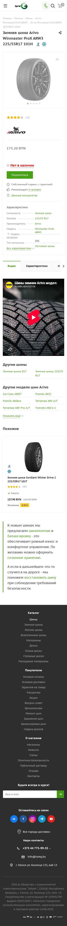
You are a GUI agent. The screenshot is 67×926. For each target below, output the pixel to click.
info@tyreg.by (37, 857)
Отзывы (34, 771)
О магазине (33, 738)
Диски (34, 645)
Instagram (32, 819)
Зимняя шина (43, 213)
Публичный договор (33, 765)
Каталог (33, 613)
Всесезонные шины (33, 635)
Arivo (38, 223)
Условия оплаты (33, 677)
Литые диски (33, 651)
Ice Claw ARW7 (12, 394)
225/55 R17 (42, 218)
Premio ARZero (12, 401)
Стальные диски (33, 656)
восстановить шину (40, 577)
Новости (33, 750)
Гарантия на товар (33, 687)
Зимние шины (33, 624)
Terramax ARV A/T (46, 401)
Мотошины (33, 640)
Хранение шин (33, 718)
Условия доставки (33, 682)
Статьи (33, 755)
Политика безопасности (33, 760)
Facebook (23, 819)
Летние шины (33, 630)
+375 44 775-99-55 (35, 848)
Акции (33, 697)
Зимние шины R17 (15, 371)
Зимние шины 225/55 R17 (49, 373)
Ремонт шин (34, 713)
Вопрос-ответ (33, 703)
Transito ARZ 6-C (45, 408)
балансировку (19, 536)
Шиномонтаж (33, 708)
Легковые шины (45, 246)
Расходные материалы (33, 661)
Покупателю (33, 670)
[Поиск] (53, 6)
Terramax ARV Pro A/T (16, 408)
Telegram (42, 819)
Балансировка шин (33, 724)
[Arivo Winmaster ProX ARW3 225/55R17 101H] (33, 79)
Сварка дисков (33, 729)
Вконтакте (14, 819)
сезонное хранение (23, 558)
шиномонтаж (39, 531)
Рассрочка (33, 692)
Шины (33, 619)
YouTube (51, 819)
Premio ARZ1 (43, 394)
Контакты (34, 776)
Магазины (33, 744)
